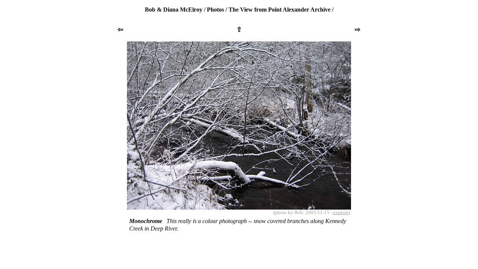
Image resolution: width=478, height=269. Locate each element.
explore (340, 212)
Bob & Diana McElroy (173, 9)
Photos (215, 9)
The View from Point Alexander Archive (279, 9)
